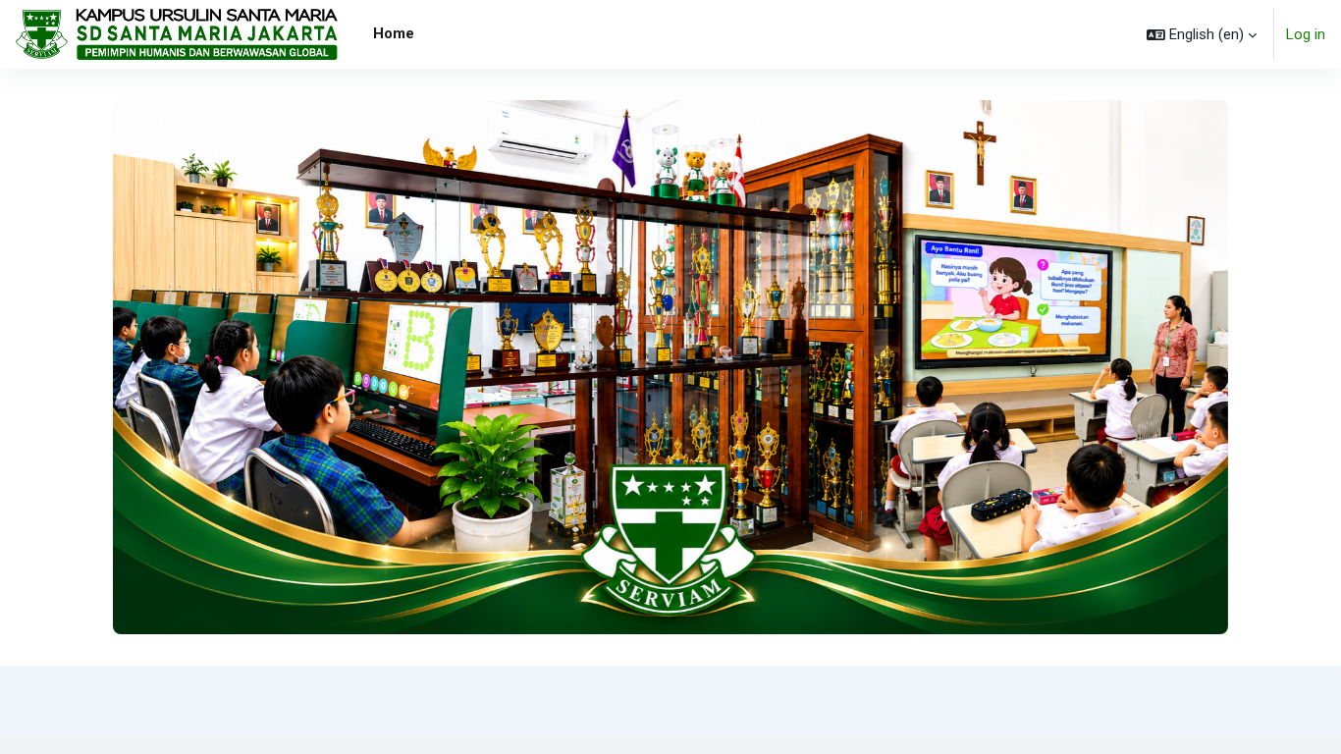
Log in (1305, 34)
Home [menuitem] (393, 33)
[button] (1201, 34)
